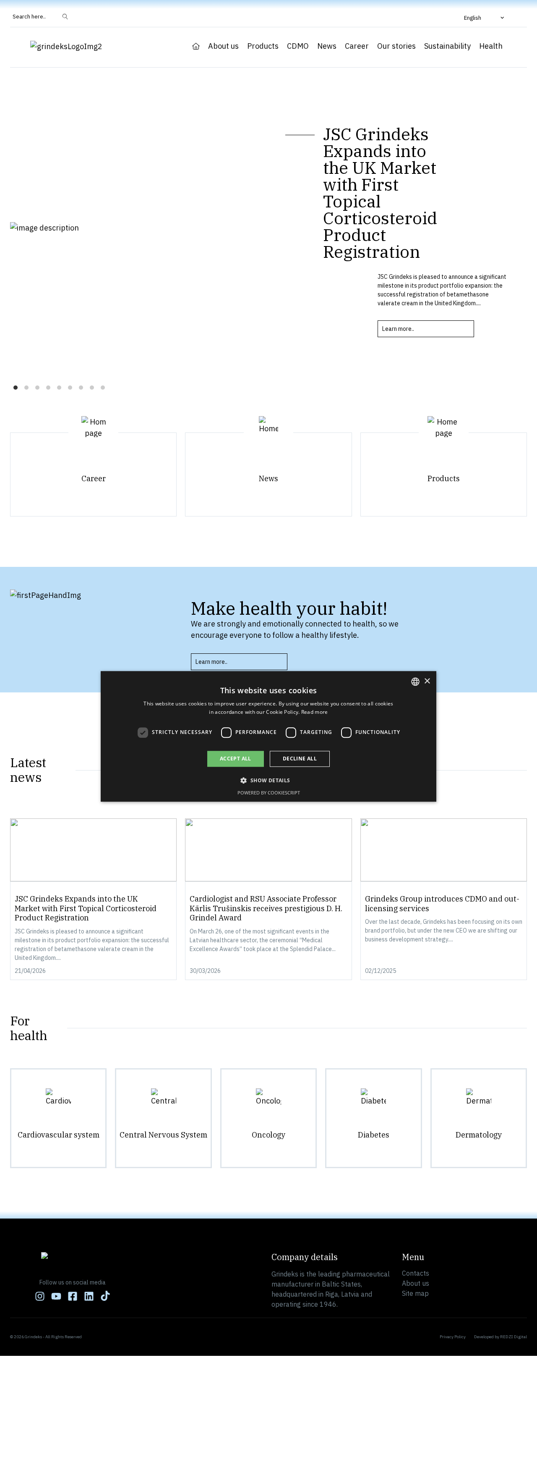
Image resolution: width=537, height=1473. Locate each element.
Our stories (396, 46)
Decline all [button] (300, 758)
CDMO (298, 46)
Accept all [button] (235, 758)
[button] (485, 18)
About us (223, 46)
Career (357, 46)
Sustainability (447, 46)
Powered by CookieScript (268, 793)
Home (196, 46)
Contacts (415, 1273)
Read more (314, 712)
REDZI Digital (513, 1336)
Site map (415, 1293)
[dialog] (268, 736)
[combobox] (415, 681)
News (326, 46)
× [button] (427, 681)
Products (263, 46)
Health (491, 46)
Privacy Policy (453, 1336)
